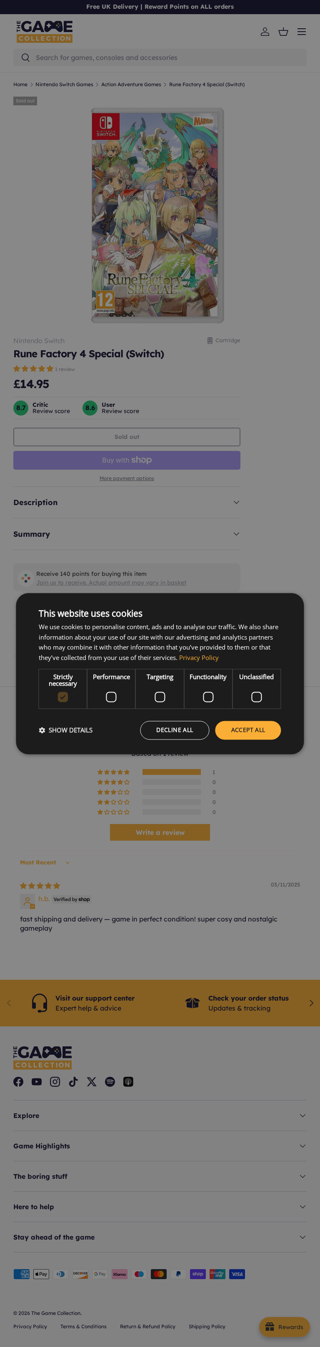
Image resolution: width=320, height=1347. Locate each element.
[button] (65, 730)
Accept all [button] (248, 730)
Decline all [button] (174, 730)
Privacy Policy (199, 658)
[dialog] (160, 673)
